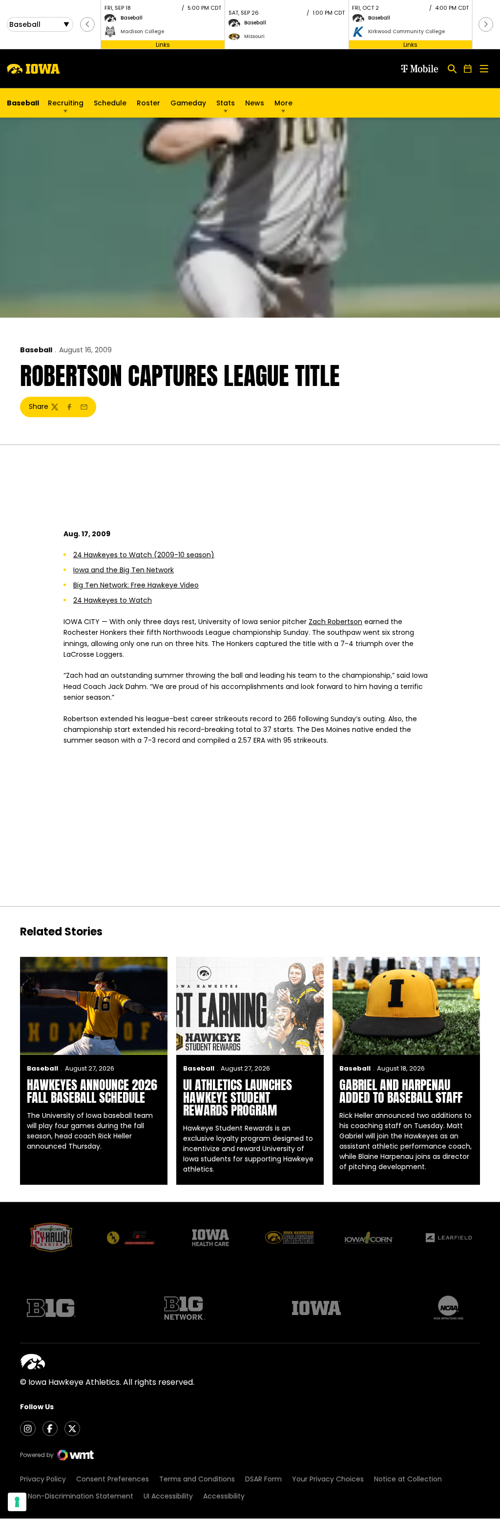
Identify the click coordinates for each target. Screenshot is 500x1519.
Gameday (188, 103)
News (254, 103)
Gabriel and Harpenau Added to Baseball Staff (400, 1091)
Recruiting (65, 103)
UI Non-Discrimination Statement (76, 1496)
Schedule (110, 103)
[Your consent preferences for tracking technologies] (17, 1502)
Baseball (36, 350)
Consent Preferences (112, 1479)
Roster (148, 103)
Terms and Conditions (197, 1479)
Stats (225, 103)
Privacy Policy (43, 1479)
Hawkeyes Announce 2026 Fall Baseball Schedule (92, 1091)
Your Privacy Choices (328, 1479)
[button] (87, 24)
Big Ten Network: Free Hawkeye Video (136, 585)
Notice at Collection (408, 1479)
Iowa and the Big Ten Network (123, 570)
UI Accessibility (168, 1496)
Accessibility (224, 1496)
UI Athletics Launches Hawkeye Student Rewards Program (237, 1097)
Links (163, 44)
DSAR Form (263, 1479)
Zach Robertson (335, 622)
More (283, 103)
